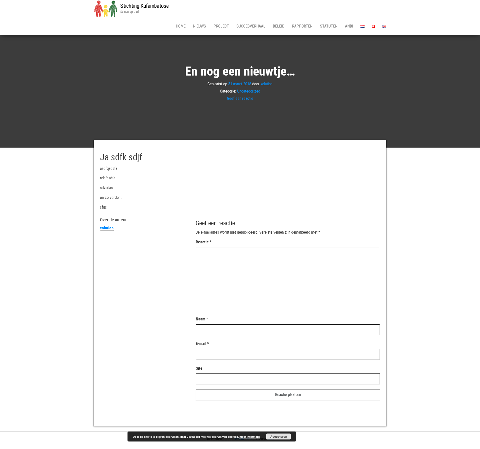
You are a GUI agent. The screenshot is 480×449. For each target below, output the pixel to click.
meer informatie (250, 436)
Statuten (329, 26)
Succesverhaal (250, 26)
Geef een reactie (240, 98)
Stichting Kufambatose (144, 6)
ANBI (349, 26)
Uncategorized (248, 91)
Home (181, 26)
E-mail (202, 343)
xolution (266, 84)
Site (199, 368)
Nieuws (199, 26)
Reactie (204, 242)
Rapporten (302, 26)
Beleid (278, 26)
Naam (202, 319)
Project (221, 26)
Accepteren (278, 436)
